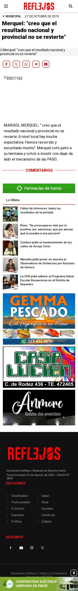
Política (16, 521)
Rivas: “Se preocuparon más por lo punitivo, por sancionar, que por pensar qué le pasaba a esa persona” (46, 229)
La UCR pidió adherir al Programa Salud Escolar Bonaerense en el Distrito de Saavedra (47, 280)
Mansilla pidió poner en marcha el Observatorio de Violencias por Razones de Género (47, 263)
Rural (44, 502)
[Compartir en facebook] (6, 64)
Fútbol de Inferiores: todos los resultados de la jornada (40, 210)
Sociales (47, 508)
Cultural (46, 521)
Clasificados (19, 496)
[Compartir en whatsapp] (26, 64)
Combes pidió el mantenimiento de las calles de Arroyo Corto (46, 244)
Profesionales (20, 502)
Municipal (13, 16)
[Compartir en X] (16, 64)
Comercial (48, 515)
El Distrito (17, 508)
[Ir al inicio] (39, 6)
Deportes (17, 515)
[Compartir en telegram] (36, 64)
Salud (45, 496)
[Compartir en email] (45, 64)
